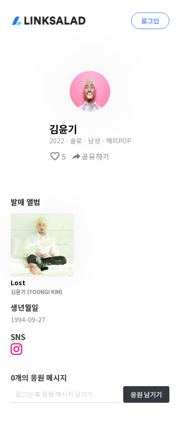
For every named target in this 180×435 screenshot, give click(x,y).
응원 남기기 (146, 394)
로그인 (150, 20)
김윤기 (18, 291)
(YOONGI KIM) (44, 291)
